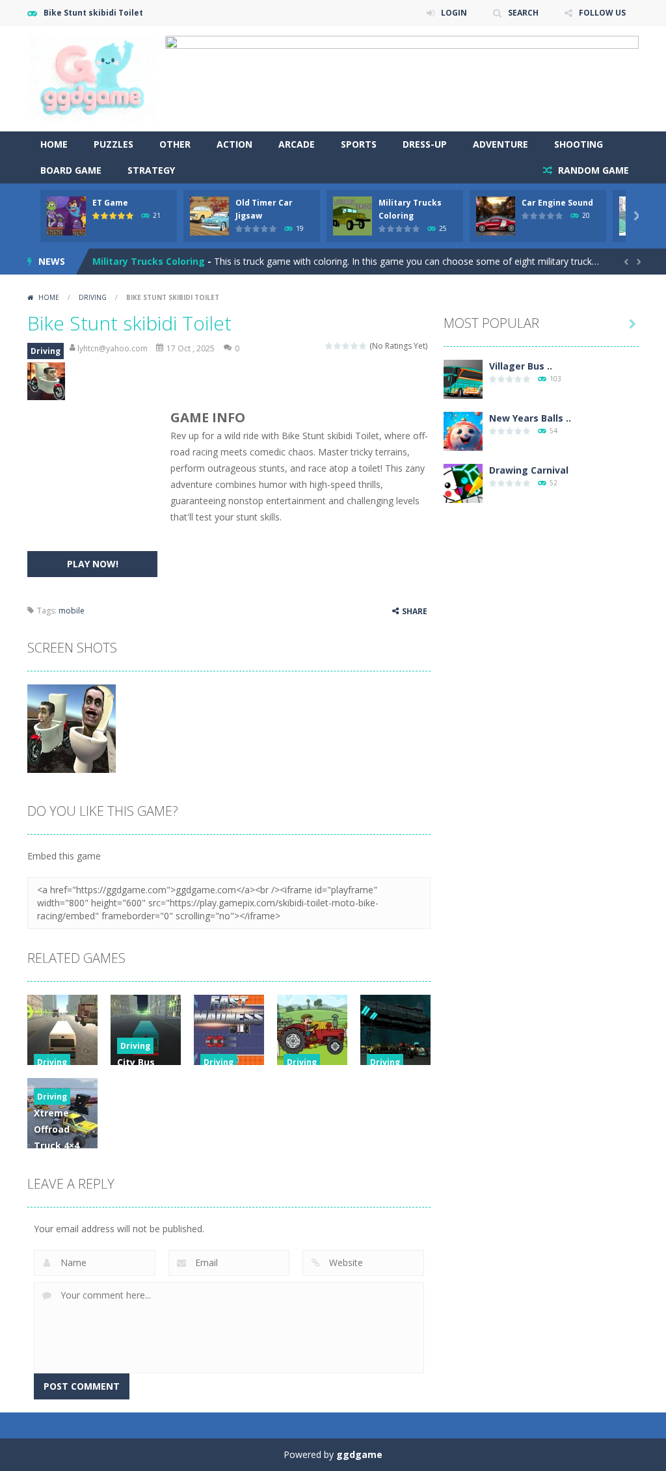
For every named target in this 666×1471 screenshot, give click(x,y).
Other (175, 144)
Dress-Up (425, 144)
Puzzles (113, 144)
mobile (72, 610)
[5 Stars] (363, 345)
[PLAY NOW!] (66, 215)
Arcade (296, 144)
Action (234, 144)
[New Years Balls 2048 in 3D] (463, 430)
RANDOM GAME (592, 170)
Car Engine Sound (557, 202)
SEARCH (523, 12)
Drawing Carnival (528, 470)
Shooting (578, 144)
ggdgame (359, 1454)
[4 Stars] (355, 345)
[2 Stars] (338, 345)
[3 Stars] (346, 345)
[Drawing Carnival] (463, 482)
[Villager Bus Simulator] (463, 378)
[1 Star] (329, 345)
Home (54, 144)
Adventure (500, 144)
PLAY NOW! (92, 564)
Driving (93, 297)
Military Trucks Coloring (148, 261)
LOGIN (454, 12)
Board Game (70, 170)
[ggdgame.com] (92, 78)
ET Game (110, 202)
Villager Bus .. (520, 366)
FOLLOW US (602, 12)
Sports (359, 144)
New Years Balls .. (530, 418)
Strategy (151, 170)
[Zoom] (71, 728)
